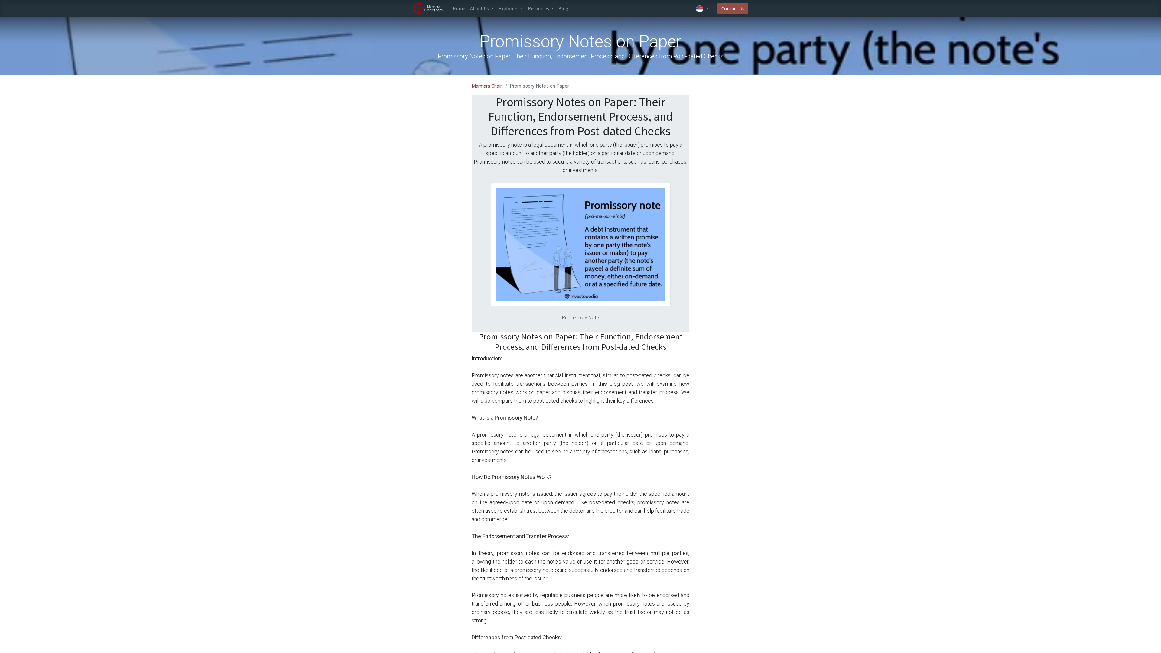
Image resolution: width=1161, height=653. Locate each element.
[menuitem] (459, 8)
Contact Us (732, 8)
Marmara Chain (487, 86)
